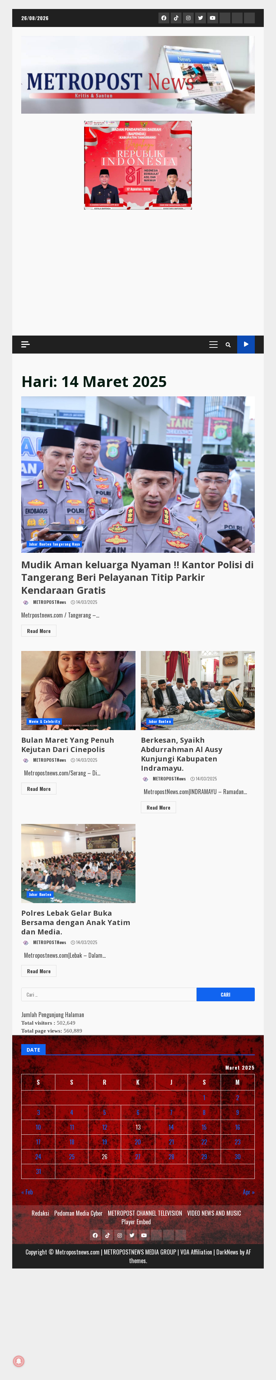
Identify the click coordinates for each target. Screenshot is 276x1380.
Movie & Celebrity (44, 721)
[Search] (228, 344)
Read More (39, 630)
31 (38, 1171)
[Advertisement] (138, 272)
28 (171, 1156)
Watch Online (246, 345)
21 (171, 1142)
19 (104, 1142)
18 (71, 1142)
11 (72, 1127)
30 (238, 1156)
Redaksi (40, 1213)
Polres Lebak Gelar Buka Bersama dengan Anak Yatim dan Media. (78, 863)
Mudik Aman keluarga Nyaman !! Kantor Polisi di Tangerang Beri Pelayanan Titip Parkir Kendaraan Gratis (138, 474)
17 (38, 1142)
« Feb (27, 1192)
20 (138, 1142)
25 (72, 1156)
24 (38, 1156)
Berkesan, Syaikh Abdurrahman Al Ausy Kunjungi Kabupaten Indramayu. (198, 690)
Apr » (249, 1192)
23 (237, 1142)
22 (204, 1142)
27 (138, 1156)
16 (237, 1127)
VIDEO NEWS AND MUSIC (214, 1213)
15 (204, 1127)
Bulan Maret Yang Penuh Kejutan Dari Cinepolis (78, 690)
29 (204, 1156)
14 (171, 1127)
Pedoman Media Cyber (78, 1213)
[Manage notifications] (18, 1361)
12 (104, 1127)
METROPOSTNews (49, 602)
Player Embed (136, 1221)
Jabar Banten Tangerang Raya (54, 544)
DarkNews (227, 1252)
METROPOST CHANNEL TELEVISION (145, 1213)
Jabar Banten (159, 721)
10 (38, 1127)
